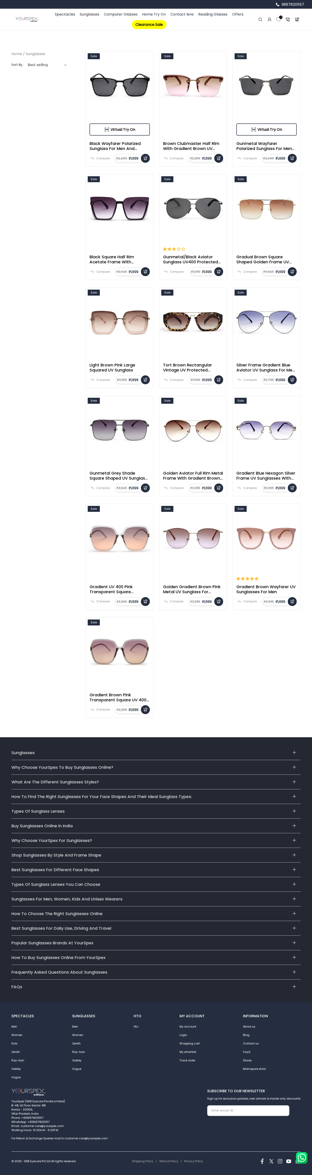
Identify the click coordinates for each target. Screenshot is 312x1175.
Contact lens (182, 14)
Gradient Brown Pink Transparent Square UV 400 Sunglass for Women (118, 697)
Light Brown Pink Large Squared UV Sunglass (112, 368)
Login (183, 1035)
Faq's (247, 1052)
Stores (247, 1060)
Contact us (251, 1043)
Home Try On (154, 14)
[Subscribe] (284, 1110)
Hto (136, 1026)
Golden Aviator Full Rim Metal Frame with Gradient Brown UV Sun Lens (193, 476)
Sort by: (17, 64)
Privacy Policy (193, 1161)
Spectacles (65, 14)
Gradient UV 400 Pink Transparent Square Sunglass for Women (111, 589)
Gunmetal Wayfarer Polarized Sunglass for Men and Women (264, 146)
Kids (14, 1043)
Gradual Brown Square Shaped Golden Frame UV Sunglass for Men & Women (264, 259)
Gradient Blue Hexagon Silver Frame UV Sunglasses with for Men (265, 476)
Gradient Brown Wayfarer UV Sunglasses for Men (266, 589)
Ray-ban (17, 1060)
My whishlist (188, 1052)
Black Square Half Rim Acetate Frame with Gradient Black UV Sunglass (118, 259)
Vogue (16, 1077)
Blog (246, 1035)
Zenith (15, 1052)
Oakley (16, 1069)
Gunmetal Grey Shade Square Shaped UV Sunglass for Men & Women (118, 476)
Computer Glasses (120, 14)
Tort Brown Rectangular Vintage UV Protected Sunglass (187, 368)
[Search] (260, 19)
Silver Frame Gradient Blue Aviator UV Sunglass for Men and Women (265, 368)
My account (188, 1026)
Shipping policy (142, 1161)
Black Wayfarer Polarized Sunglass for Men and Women (115, 146)
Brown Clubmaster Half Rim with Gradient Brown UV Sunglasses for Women (191, 146)
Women (16, 1035)
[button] (174, 249)
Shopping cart (190, 1043)
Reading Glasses (212, 14)
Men (14, 1026)
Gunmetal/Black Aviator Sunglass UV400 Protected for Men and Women (190, 259)
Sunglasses (89, 14)
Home (16, 53)
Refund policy (168, 1161)
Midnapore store (254, 1069)
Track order (187, 1060)
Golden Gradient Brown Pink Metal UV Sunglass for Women (192, 589)
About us (249, 1026)
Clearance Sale (149, 24)
